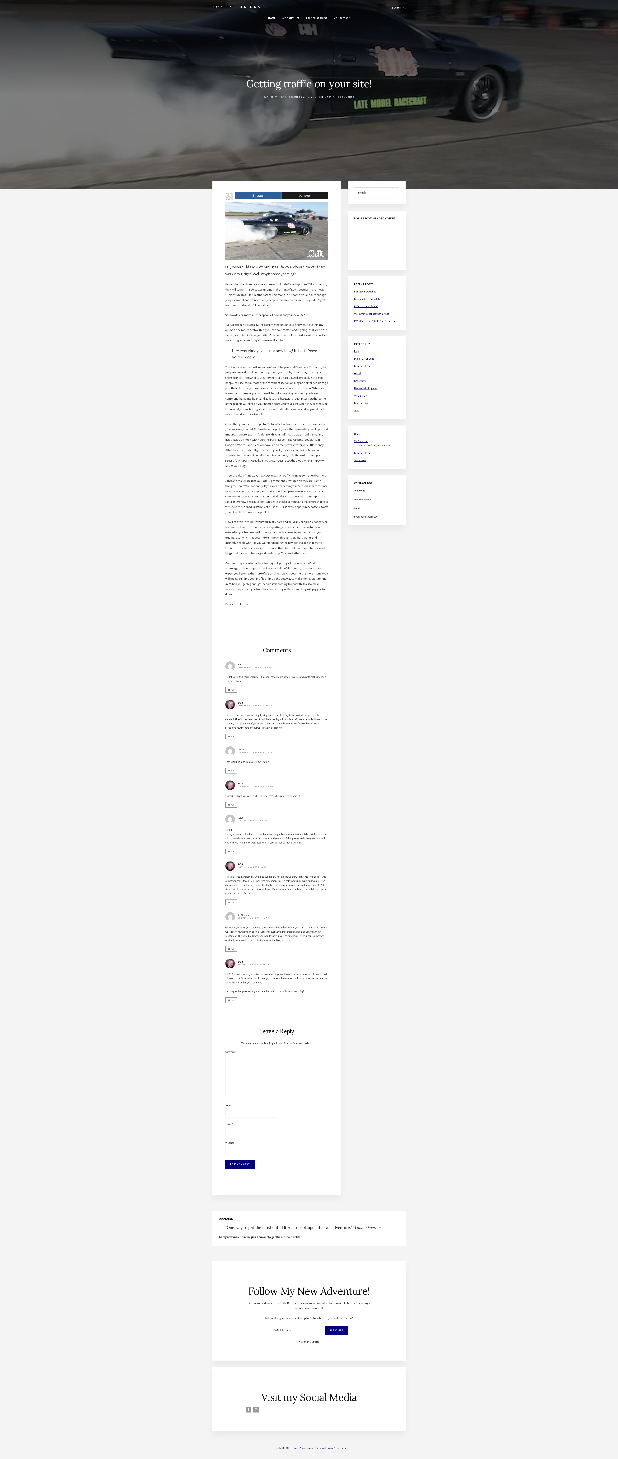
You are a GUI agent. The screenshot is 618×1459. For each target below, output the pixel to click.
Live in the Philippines (365, 388)
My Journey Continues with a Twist (371, 314)
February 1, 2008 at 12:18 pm (255, 786)
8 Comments (346, 97)
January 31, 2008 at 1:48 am (255, 667)
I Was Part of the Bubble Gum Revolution (375, 321)
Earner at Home (275, 97)
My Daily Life (361, 395)
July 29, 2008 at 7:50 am (252, 821)
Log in (343, 1448)
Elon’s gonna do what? (365, 291)
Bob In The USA (237, 7)
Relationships (361, 403)
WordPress (333, 1448)
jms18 (242, 749)
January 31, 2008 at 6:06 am (255, 706)
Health (357, 373)
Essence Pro (297, 1448)
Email (229, 1124)
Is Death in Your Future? (366, 306)
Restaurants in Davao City (367, 299)
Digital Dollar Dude (364, 358)
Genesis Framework (316, 1448)
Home (357, 434)
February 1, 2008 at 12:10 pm (255, 752)
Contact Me (360, 460)
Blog (356, 351)
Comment (231, 1052)
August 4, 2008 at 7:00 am (254, 965)
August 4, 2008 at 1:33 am (253, 918)
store (356, 410)
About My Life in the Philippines (375, 445)
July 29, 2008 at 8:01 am (252, 867)
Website (229, 1143)
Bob (240, 703)
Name (229, 1105)
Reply (231, 690)
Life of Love (360, 381)
